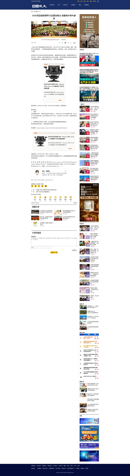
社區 (59, 4)
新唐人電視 (45, 468)
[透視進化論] (89, 221)
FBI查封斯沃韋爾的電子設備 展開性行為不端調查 (94, 147)
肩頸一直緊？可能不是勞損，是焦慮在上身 (94, 251)
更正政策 (39, 465)
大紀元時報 (57, 468)
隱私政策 (50, 465)
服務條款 (44, 465)
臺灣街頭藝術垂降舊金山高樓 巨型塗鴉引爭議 (94, 162)
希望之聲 (64, 468)
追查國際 (39, 468)
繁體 (98, 1)
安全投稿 (55, 465)
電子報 (94, 1)
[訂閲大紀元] (89, 423)
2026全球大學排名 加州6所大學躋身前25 (94, 258)
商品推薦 (86, 4)
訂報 (81, 1)
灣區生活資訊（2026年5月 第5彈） (94, 289)
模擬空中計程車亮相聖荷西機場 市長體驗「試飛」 (94, 131)
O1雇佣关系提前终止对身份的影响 (94, 282)
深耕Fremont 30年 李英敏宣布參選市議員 (94, 274)
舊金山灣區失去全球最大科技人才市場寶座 (94, 116)
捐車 (85, 1)
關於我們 (33, 465)
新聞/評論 (52, 4)
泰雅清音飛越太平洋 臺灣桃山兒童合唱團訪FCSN (94, 139)
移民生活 (65, 4)
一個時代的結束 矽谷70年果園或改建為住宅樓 (94, 154)
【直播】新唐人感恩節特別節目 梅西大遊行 (46, 189)
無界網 (86, 468)
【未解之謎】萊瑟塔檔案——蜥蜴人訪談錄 (94, 243)
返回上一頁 (54, 252)
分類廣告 (73, 4)
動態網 (82, 468)
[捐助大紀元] (89, 448)
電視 (78, 1)
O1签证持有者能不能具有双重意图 (94, 266)
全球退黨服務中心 (71, 468)
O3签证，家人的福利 (94, 296)
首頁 (32, 11)
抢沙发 (75, 202)
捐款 (88, 1)
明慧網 (77, 468)
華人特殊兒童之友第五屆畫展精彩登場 (94, 170)
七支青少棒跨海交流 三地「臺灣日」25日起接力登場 (94, 108)
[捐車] (89, 441)
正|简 (74, 43)
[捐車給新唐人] (89, 47)
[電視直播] (89, 461)
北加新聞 (36, 11)
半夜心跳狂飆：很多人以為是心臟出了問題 (94, 235)
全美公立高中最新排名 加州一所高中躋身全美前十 (94, 123)
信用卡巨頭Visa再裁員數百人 (43, 191)
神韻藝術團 (51, 468)
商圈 (91, 1)
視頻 (80, 4)
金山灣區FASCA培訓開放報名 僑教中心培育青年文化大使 (46, 212)
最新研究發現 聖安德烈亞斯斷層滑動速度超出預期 (94, 178)
